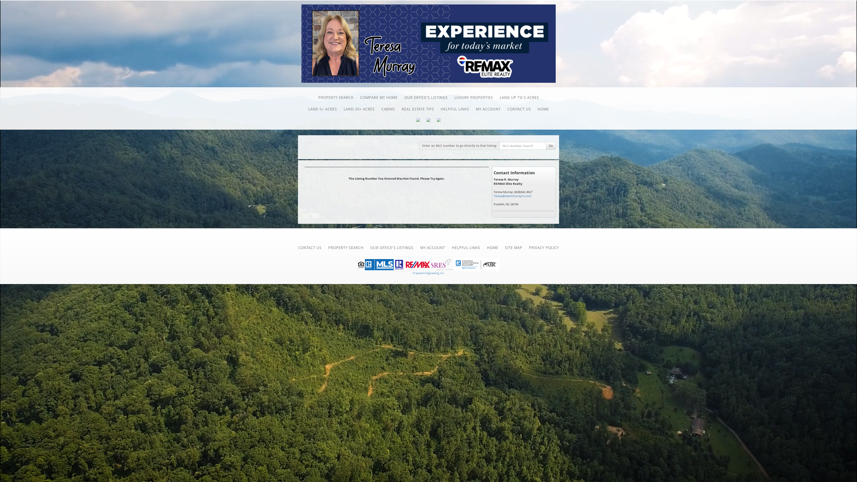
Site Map (513, 247)
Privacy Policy (544, 247)
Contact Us (519, 109)
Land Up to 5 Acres (519, 97)
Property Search (336, 97)
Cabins (388, 109)
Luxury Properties (473, 97)
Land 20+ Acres (359, 109)
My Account (488, 109)
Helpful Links (455, 109)
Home (543, 109)
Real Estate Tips (418, 109)
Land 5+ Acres (322, 109)
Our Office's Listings (426, 97)
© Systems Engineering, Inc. (428, 273)
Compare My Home (379, 97)
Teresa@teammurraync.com (512, 196)
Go (551, 145)
